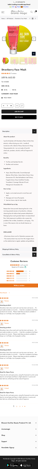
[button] (5, 73)
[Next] (34, 39)
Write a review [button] (19, 285)
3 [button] (19, 406)
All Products (10, 18)
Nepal (18, 7)
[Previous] (4, 39)
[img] (4, 298)
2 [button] (16, 406)
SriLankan (26, 7)
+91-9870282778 (20, 2)
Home (3, 18)
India (13, 7)
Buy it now (19, 117)
